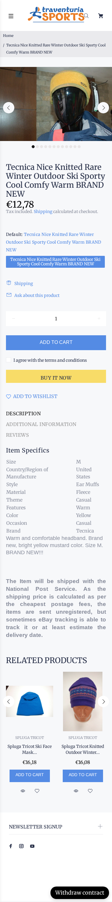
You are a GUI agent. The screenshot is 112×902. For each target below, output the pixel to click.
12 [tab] (79, 146)
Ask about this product (36, 295)
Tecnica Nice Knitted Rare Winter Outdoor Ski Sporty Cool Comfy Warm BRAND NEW (55, 262)
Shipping (43, 211)
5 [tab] (49, 146)
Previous (8, 107)
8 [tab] (62, 146)
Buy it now (56, 378)
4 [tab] (45, 146)
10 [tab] (70, 146)
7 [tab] (58, 146)
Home (8, 35)
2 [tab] (37, 146)
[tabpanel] (56, 104)
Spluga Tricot (29, 737)
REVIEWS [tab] (17, 435)
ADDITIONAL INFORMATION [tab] (41, 424)
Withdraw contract (79, 892)
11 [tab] (74, 146)
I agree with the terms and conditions (50, 360)
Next (103, 107)
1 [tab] (33, 146)
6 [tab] (54, 146)
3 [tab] (41, 146)
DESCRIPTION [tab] (23, 413)
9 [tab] (66, 146)
